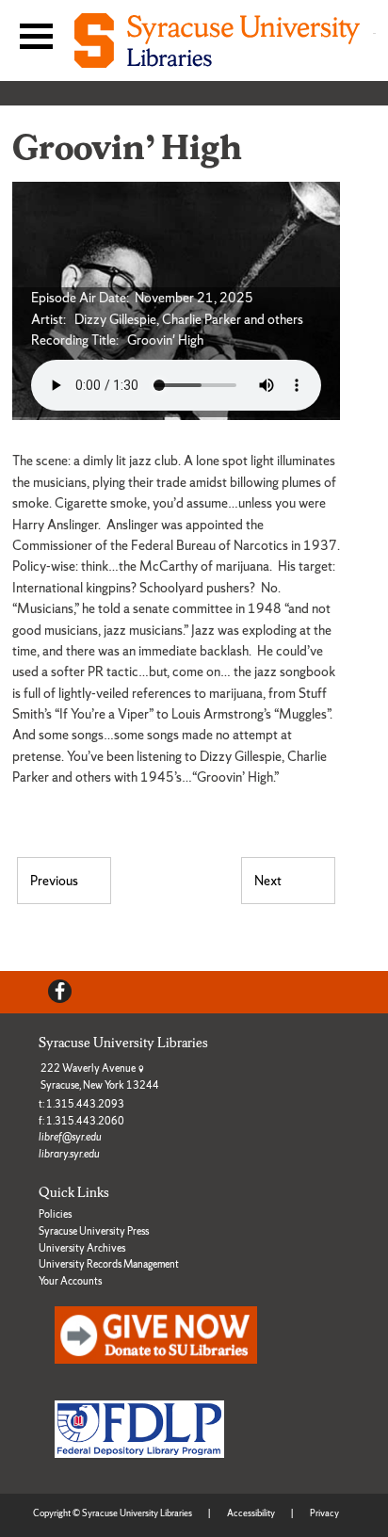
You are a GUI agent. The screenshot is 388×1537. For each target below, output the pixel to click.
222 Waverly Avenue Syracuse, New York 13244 (99, 1076)
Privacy (324, 1513)
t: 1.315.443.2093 (81, 1103)
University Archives (82, 1247)
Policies (55, 1214)
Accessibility (251, 1513)
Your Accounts (70, 1280)
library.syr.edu (69, 1153)
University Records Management (109, 1263)
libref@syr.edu (70, 1136)
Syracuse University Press (94, 1231)
